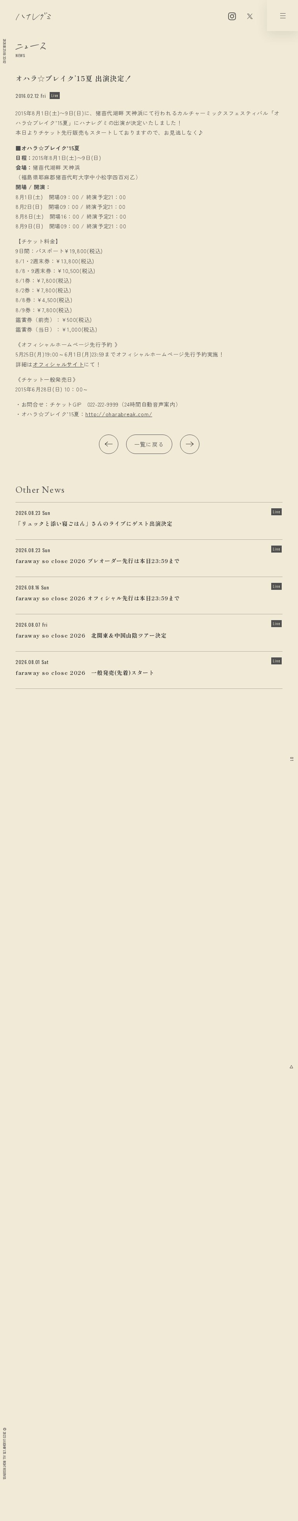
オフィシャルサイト (58, 364)
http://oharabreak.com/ (118, 414)
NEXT (189, 444)
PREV (108, 444)
